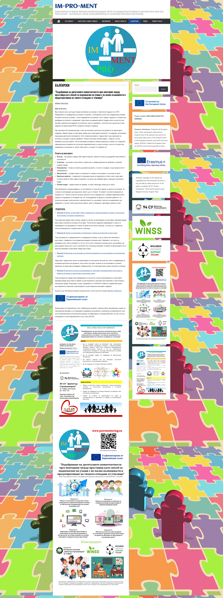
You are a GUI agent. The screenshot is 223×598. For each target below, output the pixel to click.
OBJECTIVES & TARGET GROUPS (87, 21)
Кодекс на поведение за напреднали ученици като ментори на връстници (87, 233)
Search (136, 85)
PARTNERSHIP (106, 21)
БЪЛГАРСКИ (134, 21)
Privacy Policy (157, 21)
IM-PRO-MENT (76, 6)
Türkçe (145, 21)
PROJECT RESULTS (120, 21)
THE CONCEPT (69, 21)
